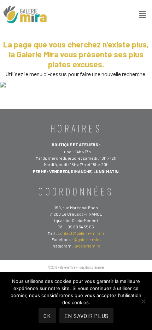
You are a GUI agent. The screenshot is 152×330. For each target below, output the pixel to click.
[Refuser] (143, 301)
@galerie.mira (87, 239)
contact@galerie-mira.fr (81, 233)
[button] (142, 14)
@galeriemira (87, 245)
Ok (47, 315)
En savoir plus (86, 315)
